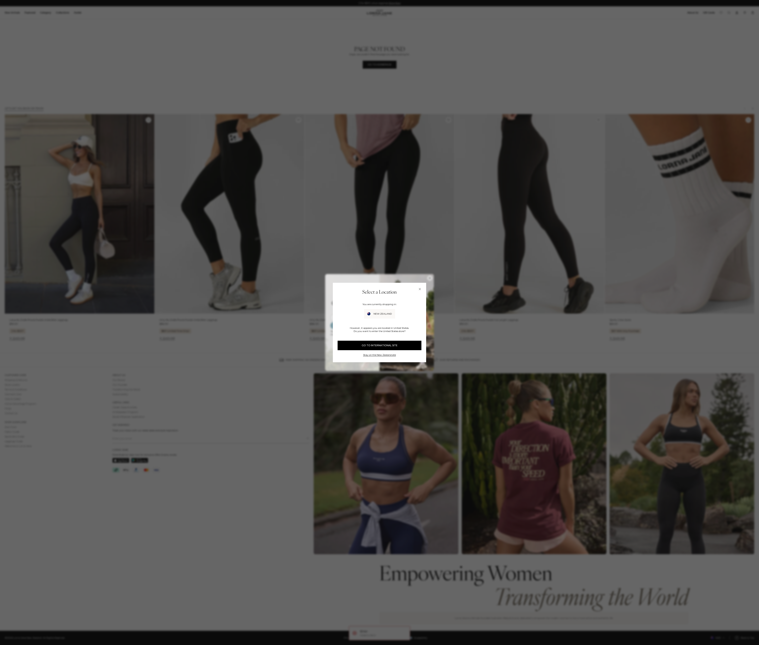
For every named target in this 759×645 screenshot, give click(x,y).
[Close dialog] (419, 289)
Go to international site (379, 345)
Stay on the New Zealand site (379, 354)
